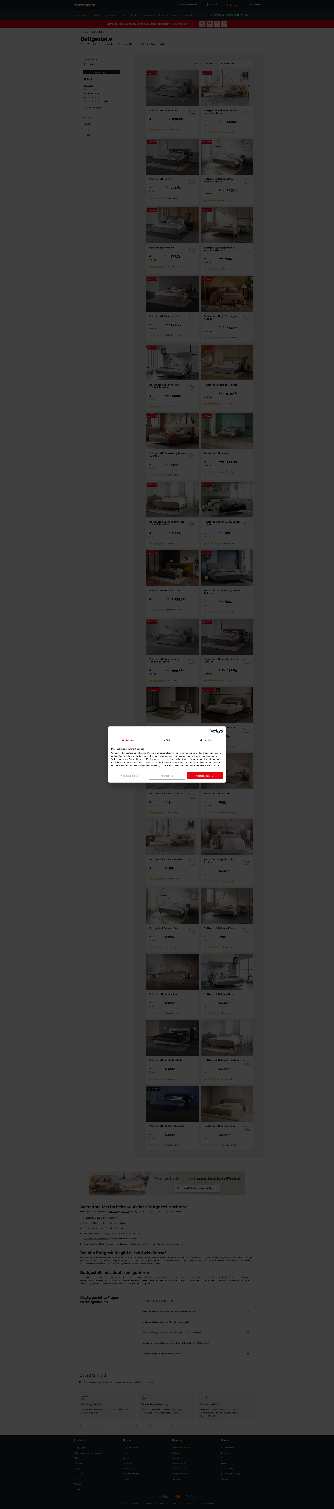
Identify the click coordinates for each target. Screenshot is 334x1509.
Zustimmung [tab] (128, 740)
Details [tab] (167, 740)
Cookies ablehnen (129, 776)
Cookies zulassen (204, 776)
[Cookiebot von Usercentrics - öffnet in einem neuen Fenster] (211, 731)
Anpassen (165, 776)
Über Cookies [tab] (206, 740)
